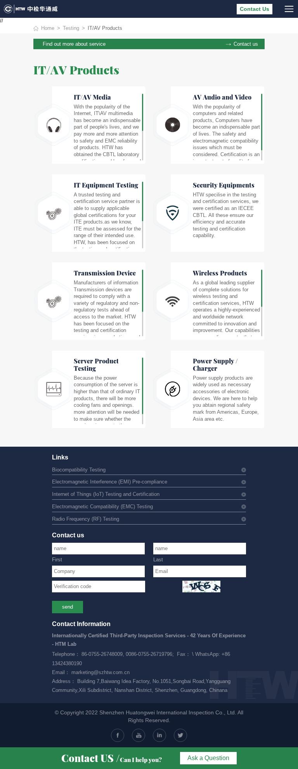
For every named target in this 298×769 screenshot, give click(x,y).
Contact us (246, 44)
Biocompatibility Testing (79, 470)
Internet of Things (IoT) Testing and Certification (105, 494)
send (67, 607)
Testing (71, 28)
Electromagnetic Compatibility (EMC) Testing (102, 506)
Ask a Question (208, 758)
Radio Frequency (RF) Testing (85, 519)
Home (47, 28)
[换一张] (201, 586)
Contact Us (254, 9)
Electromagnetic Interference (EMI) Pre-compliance (109, 482)
